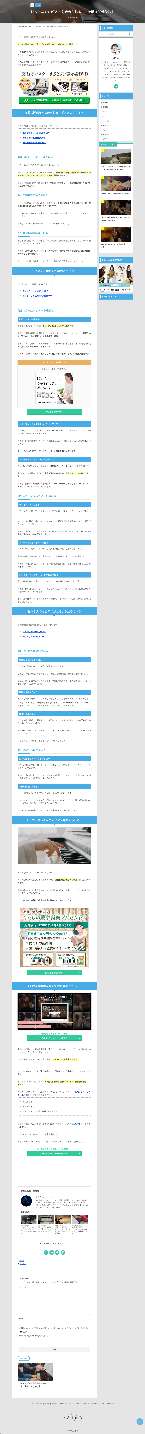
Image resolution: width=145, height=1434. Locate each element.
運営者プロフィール (98, 1404)
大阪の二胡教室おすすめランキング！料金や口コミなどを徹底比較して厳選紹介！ (79, 1230)
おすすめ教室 (66, 1223)
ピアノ (21, 1261)
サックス (105, 130)
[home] (116, 86)
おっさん (23, 1264)
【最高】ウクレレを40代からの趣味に (115, 193)
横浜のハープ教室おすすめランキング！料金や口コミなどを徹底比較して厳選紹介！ (62, 1230)
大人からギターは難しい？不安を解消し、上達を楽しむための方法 (45, 1229)
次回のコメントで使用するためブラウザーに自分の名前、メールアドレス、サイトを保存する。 (55, 1328)
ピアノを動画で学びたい (54, 412)
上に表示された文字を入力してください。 (34, 1335)
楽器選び (106, 102)
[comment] (57, 1252)
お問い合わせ (111, 1404)
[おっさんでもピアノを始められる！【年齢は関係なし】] (51, 1252)
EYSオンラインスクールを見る (54, 1038)
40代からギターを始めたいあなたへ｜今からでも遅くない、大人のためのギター (28, 1230)
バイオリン (106, 121)
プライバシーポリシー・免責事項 (79, 1404)
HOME (32, 1404)
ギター (34, 1223)
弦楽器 (105, 107)
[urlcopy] (63, 1252)
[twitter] (46, 1252)
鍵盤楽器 (106, 134)
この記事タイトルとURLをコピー (55, 1243)
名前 (21, 1318)
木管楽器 (106, 125)
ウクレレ (105, 111)
